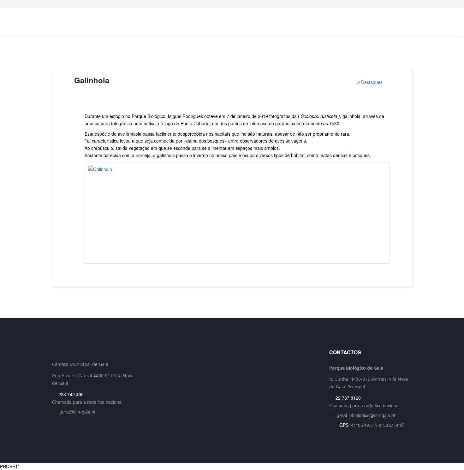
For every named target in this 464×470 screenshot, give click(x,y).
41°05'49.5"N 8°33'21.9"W (377, 425)
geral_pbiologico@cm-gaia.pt (366, 415)
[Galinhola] (237, 213)
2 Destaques (370, 82)
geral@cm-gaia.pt (77, 411)
